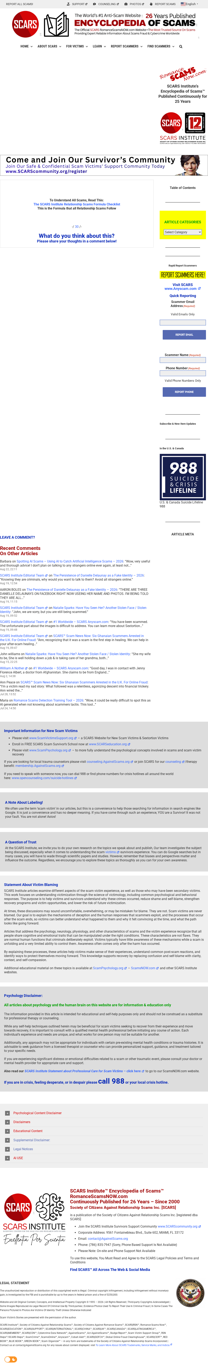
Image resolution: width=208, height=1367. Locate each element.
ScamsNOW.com (143, 968)
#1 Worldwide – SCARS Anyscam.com (80, 622)
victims (110, 852)
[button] (180, 46)
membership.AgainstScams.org (38, 766)
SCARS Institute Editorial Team (22, 575)
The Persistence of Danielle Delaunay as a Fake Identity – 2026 (98, 575)
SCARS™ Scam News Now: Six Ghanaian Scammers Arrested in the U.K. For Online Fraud (84, 682)
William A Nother (12, 668)
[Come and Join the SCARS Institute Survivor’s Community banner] (104, 157)
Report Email (184, 335)
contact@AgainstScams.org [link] (108, 1239)
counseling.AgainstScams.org (108, 762)
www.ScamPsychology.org (48, 750)
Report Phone (184, 392)
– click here (83, 1071)
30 (77, 227)
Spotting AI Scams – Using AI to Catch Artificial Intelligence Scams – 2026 (70, 561)
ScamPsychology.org (108, 968)
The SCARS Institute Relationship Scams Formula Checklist (77, 204)
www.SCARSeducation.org (108, 744)
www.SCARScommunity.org (177, 1226)
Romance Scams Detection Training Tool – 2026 (48, 700)
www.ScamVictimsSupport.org (51, 738)
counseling (173, 762)
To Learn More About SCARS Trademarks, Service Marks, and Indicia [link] (133, 1345)
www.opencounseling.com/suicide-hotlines (42, 778)
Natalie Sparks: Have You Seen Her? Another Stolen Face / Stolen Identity (77, 654)
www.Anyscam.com (181, 288)
